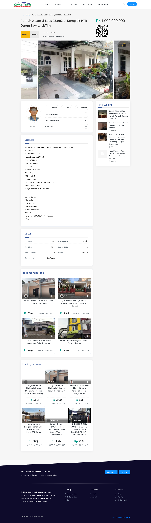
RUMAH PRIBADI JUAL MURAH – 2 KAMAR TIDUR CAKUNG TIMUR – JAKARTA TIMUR (79, 429)
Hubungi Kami (72, 497)
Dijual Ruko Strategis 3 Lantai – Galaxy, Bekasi (74, 342)
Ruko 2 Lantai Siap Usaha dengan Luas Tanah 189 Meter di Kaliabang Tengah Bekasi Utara (117, 139)
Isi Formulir (124, 472)
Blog (119, 494)
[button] (57, 96)
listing (28, 15)
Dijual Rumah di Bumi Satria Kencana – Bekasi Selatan (38, 342)
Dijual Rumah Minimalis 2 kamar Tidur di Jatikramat (38, 302)
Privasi (128, 517)
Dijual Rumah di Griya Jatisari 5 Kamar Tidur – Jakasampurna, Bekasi (75, 303)
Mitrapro (88, 4)
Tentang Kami (72, 494)
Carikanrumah (122, 500)
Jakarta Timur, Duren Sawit (54, 36)
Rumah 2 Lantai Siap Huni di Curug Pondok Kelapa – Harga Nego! (79, 389)
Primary (59, 4)
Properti (73, 4)
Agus (30, 382)
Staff (94, 494)
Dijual (45, 32)
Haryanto (54, 421)
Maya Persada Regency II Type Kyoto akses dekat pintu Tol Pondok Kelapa (119, 155)
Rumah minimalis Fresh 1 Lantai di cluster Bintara (118, 125)
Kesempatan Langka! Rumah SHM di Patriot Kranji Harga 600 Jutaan (33, 428)
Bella (30, 296)
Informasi (103, 4)
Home (47, 4)
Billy (66, 336)
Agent (95, 497)
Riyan (30, 336)
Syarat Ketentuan (118, 517)
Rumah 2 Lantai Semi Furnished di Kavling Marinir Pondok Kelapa (118, 113)
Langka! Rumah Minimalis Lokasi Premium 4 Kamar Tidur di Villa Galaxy (33, 389)
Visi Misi (120, 497)
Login (133, 4)
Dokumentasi (111, 472)
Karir (69, 500)
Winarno (33, 126)
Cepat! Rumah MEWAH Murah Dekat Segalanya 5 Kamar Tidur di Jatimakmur (56, 429)
